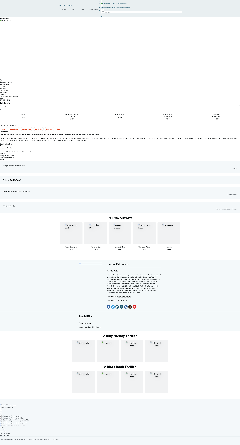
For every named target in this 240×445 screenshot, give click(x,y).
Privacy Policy (28, 439)
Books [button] (73, 10)
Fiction (2, 152)
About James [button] (93, 10)
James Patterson (118, 264)
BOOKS (2, 430)
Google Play (38, 129)
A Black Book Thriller (7, 158)
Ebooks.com (49, 129)
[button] (120, 80)
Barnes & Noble (26, 129)
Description (4, 131)
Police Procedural (27, 152)
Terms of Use (19, 439)
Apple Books (14, 129)
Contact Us (36, 439)
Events (82, 10)
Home (64, 10)
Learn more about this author (117, 300)
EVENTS (3, 431)
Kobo (58, 129)
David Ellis (86, 316)
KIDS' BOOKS (4, 435)
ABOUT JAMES (5, 433)
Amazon (4, 129)
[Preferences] (102, 14)
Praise (2, 159)
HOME (2, 428)
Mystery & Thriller (6, 148)
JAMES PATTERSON (65, 5)
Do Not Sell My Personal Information (49, 439)
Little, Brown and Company (9, 96)
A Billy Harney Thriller (7, 156)
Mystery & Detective (13, 152)
